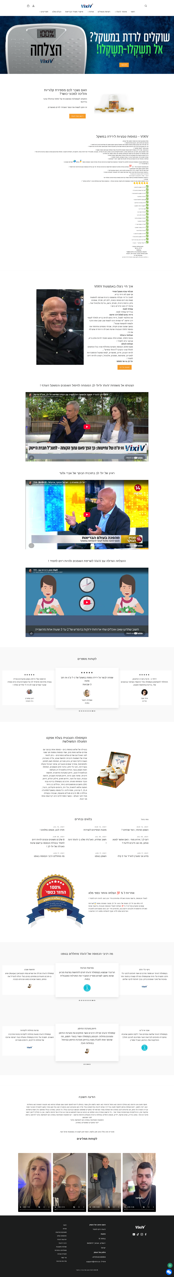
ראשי (133, 12)
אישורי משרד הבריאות (74, 12)
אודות (91, 12)
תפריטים (44, 12)
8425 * (128, 252)
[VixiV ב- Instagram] (142, 1234)
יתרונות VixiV (62, 1239)
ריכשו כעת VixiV (77, 116)
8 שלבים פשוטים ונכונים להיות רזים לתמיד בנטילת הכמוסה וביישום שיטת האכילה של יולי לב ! (47, 843)
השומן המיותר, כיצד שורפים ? (134, 830)
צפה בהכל (144, 819)
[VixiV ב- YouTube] (134, 1234)
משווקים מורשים (61, 1232)
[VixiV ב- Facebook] (145, 1234)
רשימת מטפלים (104, 12)
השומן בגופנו (101, 856)
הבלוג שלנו (56, 12)
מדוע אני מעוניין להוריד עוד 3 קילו (133, 856)
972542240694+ (99, 1257)
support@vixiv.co (93, 1262)
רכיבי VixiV (63, 1243)
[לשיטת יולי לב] (60, 327)
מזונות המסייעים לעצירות (95, 830)
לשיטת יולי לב (124, 367)
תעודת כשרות (62, 1254)
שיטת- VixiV (121, 12)
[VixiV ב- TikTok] (138, 1234)
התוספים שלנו (62, 1236)
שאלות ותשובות (61, 1247)
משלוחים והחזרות (61, 1250)
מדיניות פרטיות (61, 1261)
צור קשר (64, 1258)
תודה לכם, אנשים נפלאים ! (52, 830)
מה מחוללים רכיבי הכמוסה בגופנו (49, 856)
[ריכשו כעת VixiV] (114, 103)
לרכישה (124, 65)
